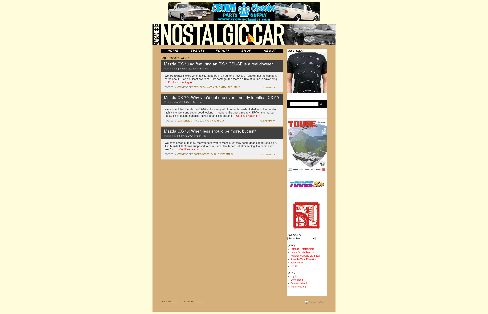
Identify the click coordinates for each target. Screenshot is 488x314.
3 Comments (268, 87)
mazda (210, 87)
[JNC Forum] (223, 51)
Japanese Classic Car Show (305, 255)
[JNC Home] (173, 51)
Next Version (184, 121)
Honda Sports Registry (302, 252)
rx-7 (230, 87)
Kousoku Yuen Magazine (303, 259)
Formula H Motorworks (302, 249)
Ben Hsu (204, 68)
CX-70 (202, 87)
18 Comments (267, 154)
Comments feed (299, 283)
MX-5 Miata (220, 87)
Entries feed (297, 280)
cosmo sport (201, 154)
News (180, 87)
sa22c (237, 87)
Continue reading (180, 82)
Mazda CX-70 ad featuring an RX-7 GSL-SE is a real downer (218, 64)
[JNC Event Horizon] (198, 51)
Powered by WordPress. (316, 302)
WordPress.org (298, 286)
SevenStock (297, 262)
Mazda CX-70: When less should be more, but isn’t (210, 131)
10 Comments (267, 121)
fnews (221, 154)
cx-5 (196, 87)
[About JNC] (270, 51)
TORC (294, 266)
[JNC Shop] (246, 51)
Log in (294, 276)
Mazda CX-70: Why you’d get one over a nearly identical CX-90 (221, 97)
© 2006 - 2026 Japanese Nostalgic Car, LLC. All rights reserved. (182, 302)
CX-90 (213, 121)
